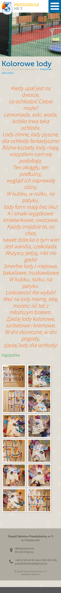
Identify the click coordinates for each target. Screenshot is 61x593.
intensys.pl (35, 574)
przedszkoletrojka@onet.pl (31, 563)
